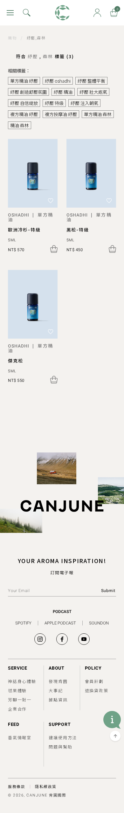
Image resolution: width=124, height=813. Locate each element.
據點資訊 (58, 700)
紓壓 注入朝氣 (84, 103)
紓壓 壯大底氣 (93, 92)
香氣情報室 (19, 737)
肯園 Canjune (62, 13)
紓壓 (33, 56)
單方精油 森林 (98, 114)
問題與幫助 (60, 747)
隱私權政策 (46, 787)
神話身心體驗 (22, 681)
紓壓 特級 (54, 103)
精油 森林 (19, 125)
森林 (49, 56)
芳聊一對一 (19, 700)
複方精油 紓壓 (24, 114)
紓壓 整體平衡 (91, 81)
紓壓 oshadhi (58, 81)
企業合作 (17, 709)
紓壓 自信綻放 (24, 103)
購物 (12, 37)
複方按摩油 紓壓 (61, 114)
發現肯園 (58, 681)
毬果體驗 (17, 690)
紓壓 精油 (63, 92)
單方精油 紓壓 (24, 81)
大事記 (56, 690)
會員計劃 (94, 681)
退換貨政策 (96, 690)
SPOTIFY (23, 623)
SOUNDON (99, 623)
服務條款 (16, 787)
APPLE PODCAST (60, 623)
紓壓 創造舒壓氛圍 (28, 92)
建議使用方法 (63, 737)
